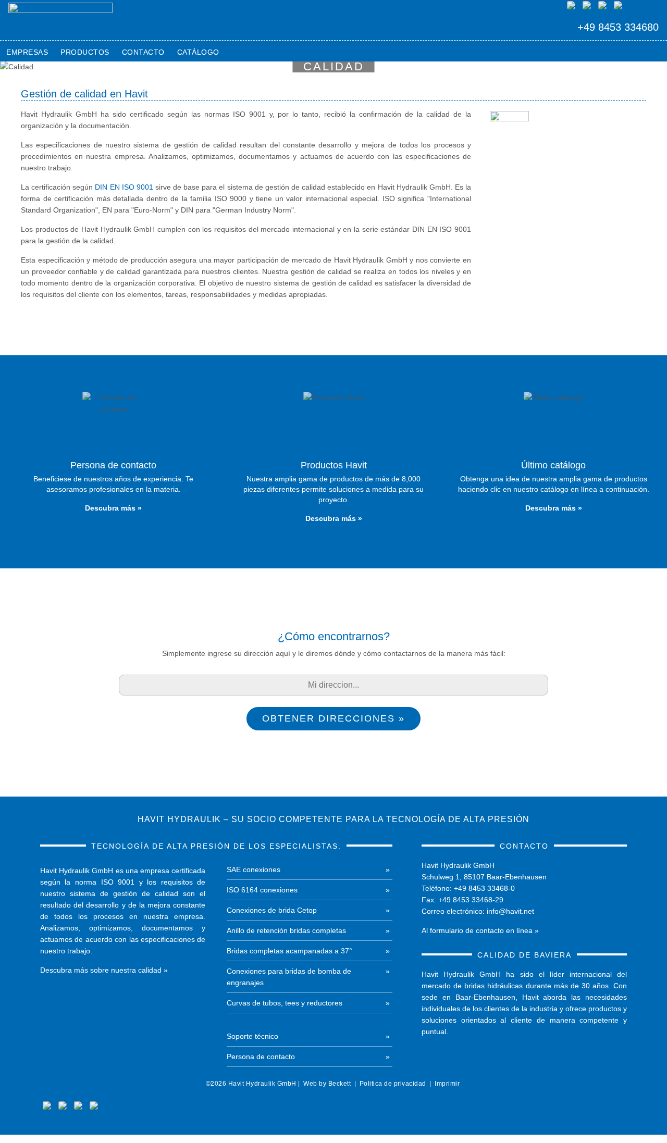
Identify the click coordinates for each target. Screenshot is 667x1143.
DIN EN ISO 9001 (124, 187)
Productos (84, 52)
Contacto (143, 52)
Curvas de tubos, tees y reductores (284, 1003)
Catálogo (198, 52)
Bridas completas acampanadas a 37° (289, 951)
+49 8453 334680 (618, 27)
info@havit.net (510, 911)
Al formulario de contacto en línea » (480, 930)
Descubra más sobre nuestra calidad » (104, 970)
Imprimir (447, 1083)
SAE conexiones (253, 869)
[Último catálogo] (553, 456)
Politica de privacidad (393, 1083)
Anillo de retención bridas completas (286, 930)
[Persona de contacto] (113, 456)
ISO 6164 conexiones (262, 890)
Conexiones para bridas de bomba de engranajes (289, 977)
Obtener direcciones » (333, 718)
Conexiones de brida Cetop (272, 910)
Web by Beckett (327, 1083)
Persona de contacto (261, 1056)
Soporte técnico (252, 1036)
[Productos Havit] (333, 462)
